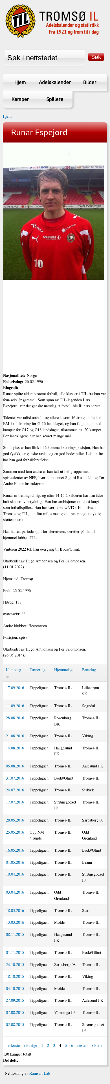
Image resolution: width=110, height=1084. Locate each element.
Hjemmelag (63, 669)
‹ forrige (30, 1045)
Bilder (89, 82)
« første (14, 1045)
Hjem (20, 82)
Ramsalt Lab (39, 1073)
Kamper (20, 99)
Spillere (55, 99)
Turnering (37, 669)
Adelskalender (55, 82)
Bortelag (89, 669)
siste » (97, 1045)
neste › (82, 1045)
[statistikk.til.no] (52, 37)
